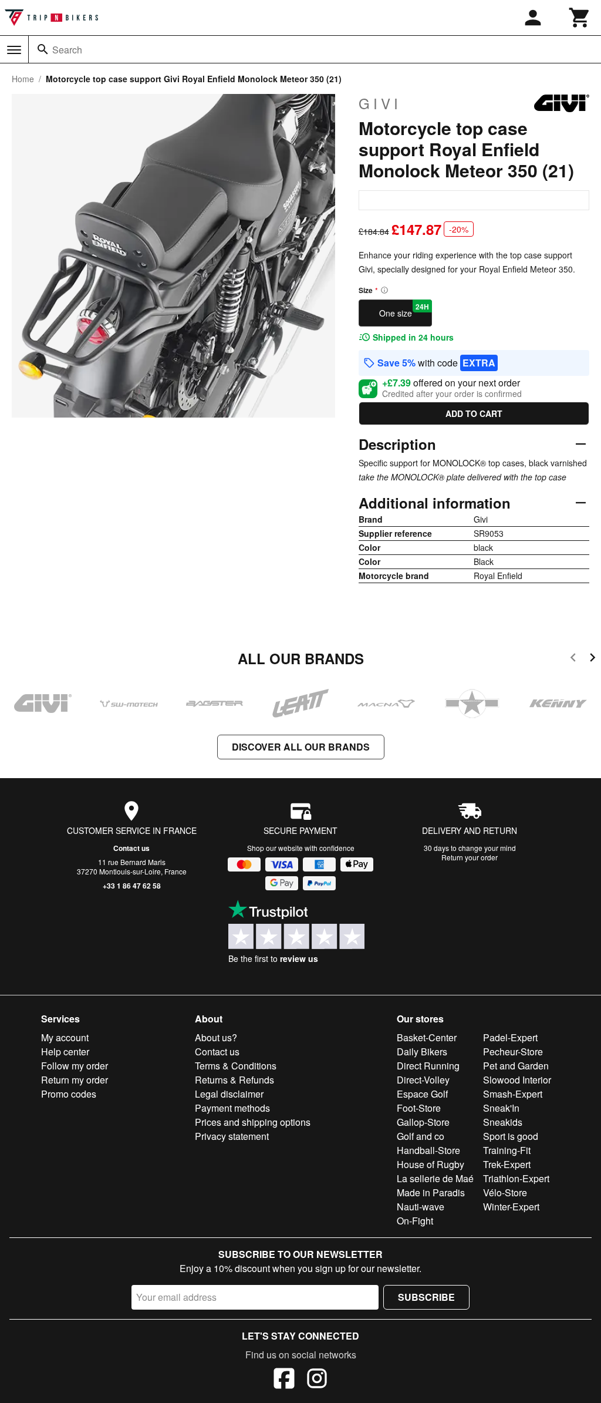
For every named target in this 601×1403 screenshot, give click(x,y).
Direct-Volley (423, 1079)
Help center (65, 1051)
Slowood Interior (517, 1079)
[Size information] (384, 290)
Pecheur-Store (513, 1051)
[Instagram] (317, 1380)
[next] (592, 659)
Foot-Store (419, 1108)
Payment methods (232, 1108)
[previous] (573, 659)
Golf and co (420, 1136)
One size (404, 310)
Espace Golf (422, 1094)
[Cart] (580, 17)
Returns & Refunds (234, 1079)
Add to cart (473, 413)
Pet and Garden (516, 1065)
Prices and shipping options (252, 1122)
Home (23, 79)
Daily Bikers (422, 1051)
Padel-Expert (510, 1037)
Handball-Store (428, 1150)
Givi (380, 103)
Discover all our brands (301, 746)
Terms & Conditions (235, 1065)
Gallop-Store (423, 1122)
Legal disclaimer (229, 1094)
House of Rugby (430, 1164)
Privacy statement (232, 1136)
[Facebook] (284, 1380)
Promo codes (68, 1094)
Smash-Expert (512, 1094)
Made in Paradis (431, 1192)
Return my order (74, 1079)
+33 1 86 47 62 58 (132, 885)
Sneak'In (501, 1108)
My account (65, 1037)
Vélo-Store (505, 1192)
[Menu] (14, 50)
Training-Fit (507, 1150)
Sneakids (502, 1122)
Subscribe (426, 1297)
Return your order (469, 857)
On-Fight (415, 1220)
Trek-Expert (507, 1164)
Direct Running (428, 1065)
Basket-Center (427, 1037)
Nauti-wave (420, 1206)
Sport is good (510, 1136)
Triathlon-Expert (516, 1178)
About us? (216, 1037)
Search (67, 49)
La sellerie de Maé (435, 1178)
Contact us (131, 848)
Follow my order (74, 1065)
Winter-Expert (511, 1206)
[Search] (43, 49)
